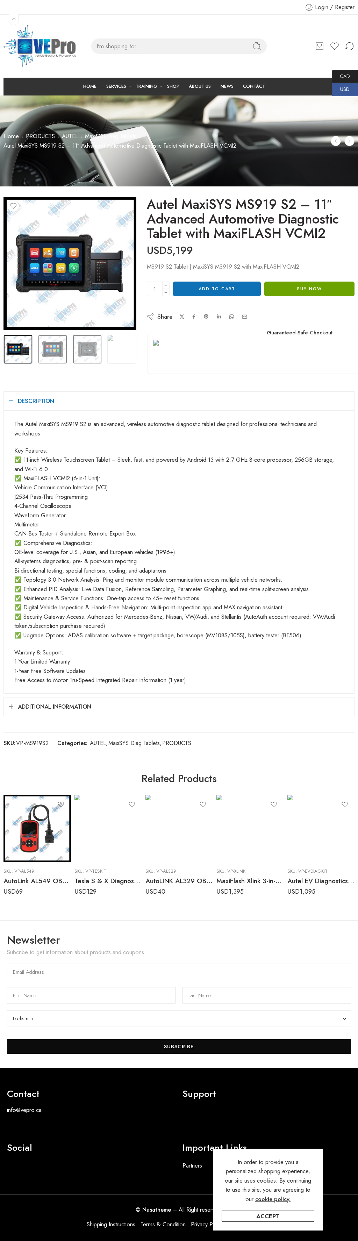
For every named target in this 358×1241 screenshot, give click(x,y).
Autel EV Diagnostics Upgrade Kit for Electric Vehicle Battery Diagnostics (321, 881)
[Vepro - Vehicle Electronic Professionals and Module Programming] (41, 46)
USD (341, 89)
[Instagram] (73, 1168)
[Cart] (319, 46)
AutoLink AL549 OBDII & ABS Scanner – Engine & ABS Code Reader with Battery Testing (37, 881)
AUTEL (70, 136)
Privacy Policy (207, 1224)
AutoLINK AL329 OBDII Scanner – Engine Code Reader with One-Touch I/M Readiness (179, 881)
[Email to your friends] (245, 317)
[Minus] (166, 292)
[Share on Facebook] (193, 316)
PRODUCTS (40, 136)
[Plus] (166, 285)
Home (11, 136)
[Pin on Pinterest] (206, 316)
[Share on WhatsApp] (232, 317)
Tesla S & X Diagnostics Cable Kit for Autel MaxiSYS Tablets (108, 881)
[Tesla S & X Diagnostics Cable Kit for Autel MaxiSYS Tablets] (108, 828)
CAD (341, 76)
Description (36, 401)
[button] (266, 1112)
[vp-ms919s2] (69, 263)
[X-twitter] (35, 1168)
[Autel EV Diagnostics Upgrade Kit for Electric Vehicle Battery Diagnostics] (321, 828)
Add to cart (217, 289)
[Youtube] (54, 1168)
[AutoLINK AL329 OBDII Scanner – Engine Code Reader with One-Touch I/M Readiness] (179, 828)
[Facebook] (15, 1168)
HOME (89, 86)
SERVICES (116, 86)
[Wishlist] (13, 206)
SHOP (173, 86)
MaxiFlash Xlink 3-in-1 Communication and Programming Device (250, 881)
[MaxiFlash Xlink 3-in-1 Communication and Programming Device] (250, 828)
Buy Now (309, 289)
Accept (268, 1216)
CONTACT (254, 86)
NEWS (227, 86)
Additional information (54, 706)
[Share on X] (182, 316)
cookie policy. (273, 1199)
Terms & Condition (163, 1224)
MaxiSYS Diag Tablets (110, 136)
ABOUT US (200, 86)
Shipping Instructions (111, 1224)
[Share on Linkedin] (219, 316)
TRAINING (146, 86)
